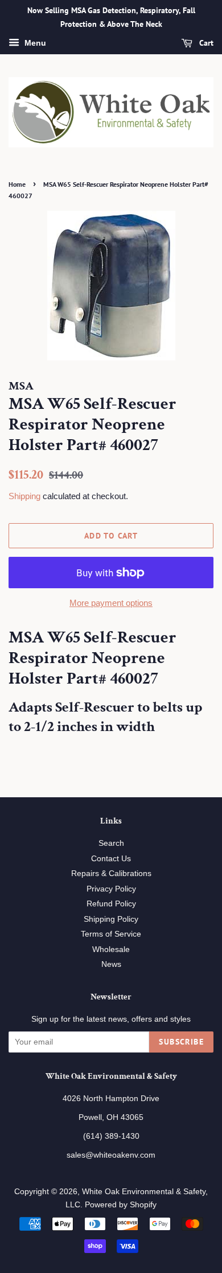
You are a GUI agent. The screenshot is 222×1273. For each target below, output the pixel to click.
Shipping (24, 496)
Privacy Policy (111, 889)
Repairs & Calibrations (111, 873)
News (111, 964)
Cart (205, 43)
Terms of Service (111, 934)
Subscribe (181, 1042)
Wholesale (111, 949)
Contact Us (111, 858)
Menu (34, 42)
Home (17, 184)
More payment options (111, 603)
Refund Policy (111, 903)
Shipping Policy (111, 919)
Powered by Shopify (121, 1204)
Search (111, 843)
